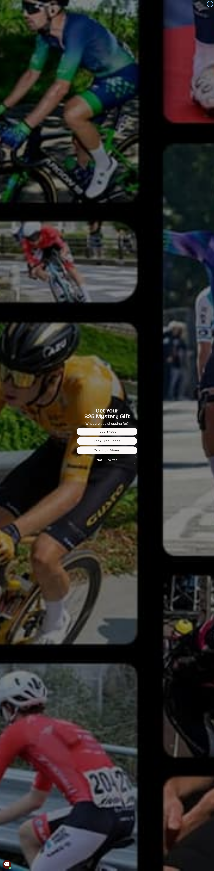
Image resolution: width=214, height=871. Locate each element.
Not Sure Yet (107, 460)
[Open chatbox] (7, 864)
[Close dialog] (210, 4)
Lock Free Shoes (107, 441)
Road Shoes (107, 431)
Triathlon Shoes (107, 450)
